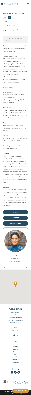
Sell (16, 341)
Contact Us (15, 359)
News (15, 354)
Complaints (15, 362)
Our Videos (15, 357)
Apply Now (15, 212)
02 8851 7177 (15, 330)
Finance (15, 349)
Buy (15, 338)
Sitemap (22, 393)
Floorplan (15, 217)
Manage (15, 346)
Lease (15, 344)
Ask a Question (15, 223)
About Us (15, 351)
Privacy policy (15, 393)
